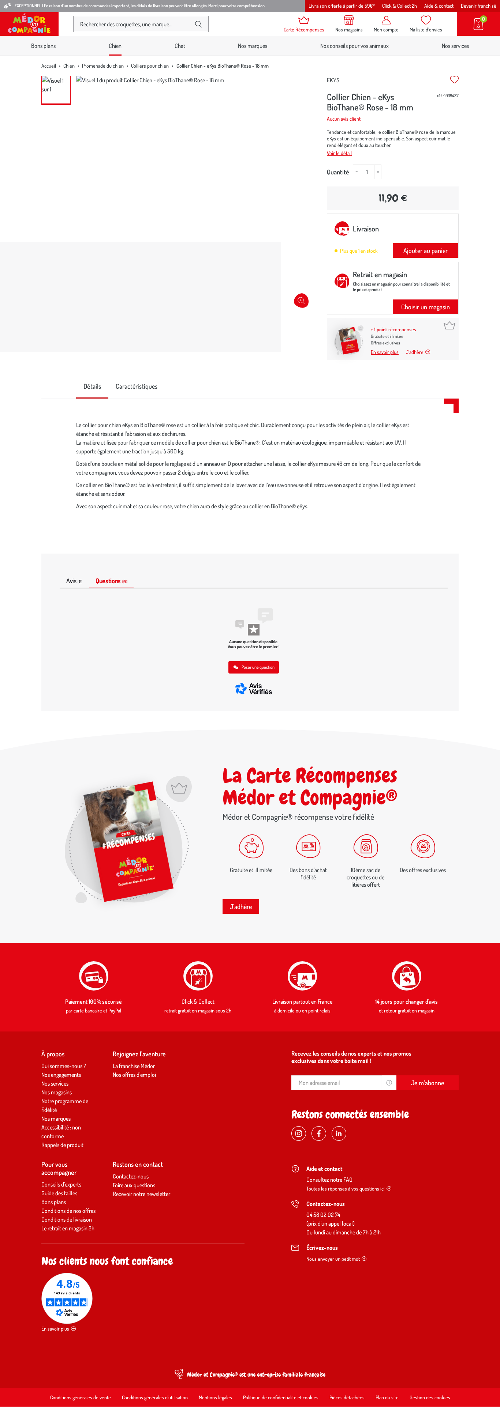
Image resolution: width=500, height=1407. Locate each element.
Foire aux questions (134, 1185)
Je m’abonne (427, 1083)
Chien (69, 66)
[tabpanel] (250, 467)
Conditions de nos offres (68, 1210)
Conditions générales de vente (80, 1397)
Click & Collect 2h (399, 6)
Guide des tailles (59, 1193)
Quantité (338, 172)
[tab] (92, 387)
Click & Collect (198, 1001)
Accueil (48, 66)
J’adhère (414, 352)
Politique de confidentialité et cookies (280, 1397)
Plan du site (387, 1397)
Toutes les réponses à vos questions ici (345, 1188)
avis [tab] (74, 581)
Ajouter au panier (425, 250)
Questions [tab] (111, 581)
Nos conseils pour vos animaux (354, 45)
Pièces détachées (347, 1397)
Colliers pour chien (150, 66)
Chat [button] (180, 45)
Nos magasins (56, 1092)
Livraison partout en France (302, 1001)
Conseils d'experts (61, 1184)
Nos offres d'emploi (134, 1074)
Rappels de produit (62, 1144)
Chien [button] (115, 45)
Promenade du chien (103, 66)
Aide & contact (439, 6)
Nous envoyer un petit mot (333, 1258)
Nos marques (252, 45)
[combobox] (135, 24)
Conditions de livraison (66, 1219)
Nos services (455, 45)
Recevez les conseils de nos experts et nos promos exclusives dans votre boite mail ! (351, 1057)
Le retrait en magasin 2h (67, 1228)
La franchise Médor (134, 1066)
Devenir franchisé (478, 6)
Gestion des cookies (430, 1397)
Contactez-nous (131, 1176)
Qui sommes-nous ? (63, 1066)
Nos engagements (61, 1074)
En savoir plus (385, 352)
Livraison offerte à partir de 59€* (342, 6)
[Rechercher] (198, 24)
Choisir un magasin (425, 307)
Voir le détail (339, 153)
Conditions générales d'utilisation (155, 1397)
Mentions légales (215, 1397)
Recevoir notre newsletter (141, 1193)
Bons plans (43, 45)
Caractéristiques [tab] (136, 386)
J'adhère (241, 906)
